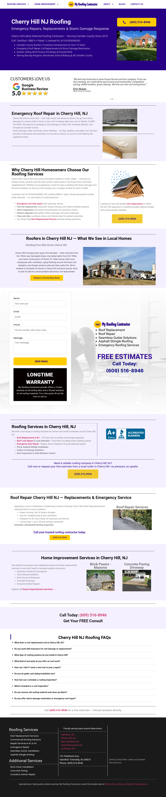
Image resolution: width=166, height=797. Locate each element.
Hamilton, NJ (67, 734)
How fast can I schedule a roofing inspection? (35, 680)
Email (16, 311)
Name (16, 298)
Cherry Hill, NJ (68, 738)
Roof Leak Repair (25, 441)
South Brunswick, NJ (71, 745)
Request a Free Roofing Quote (47, 278)
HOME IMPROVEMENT (45, 4)
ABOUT (106, 4)
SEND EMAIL (41, 361)
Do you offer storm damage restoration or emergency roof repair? (45, 698)
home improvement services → (39, 589)
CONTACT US (137, 4)
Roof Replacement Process (44, 219)
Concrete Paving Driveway (136, 565)
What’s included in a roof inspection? (31, 686)
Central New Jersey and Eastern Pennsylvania (126, 784)
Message (18, 338)
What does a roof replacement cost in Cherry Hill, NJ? (39, 642)
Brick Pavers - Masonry (100, 565)
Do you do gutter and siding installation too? (34, 673)
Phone (16, 325)
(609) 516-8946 (125, 370)
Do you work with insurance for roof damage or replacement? (43, 649)
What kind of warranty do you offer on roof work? (37, 661)
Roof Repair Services (132, 507)
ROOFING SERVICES (16, 4)
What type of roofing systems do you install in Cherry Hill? (41, 655)
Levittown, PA (68, 748)
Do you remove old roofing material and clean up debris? (40, 692)
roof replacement (135, 204)
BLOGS (122, 4)
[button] (71, 85)
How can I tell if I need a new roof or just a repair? (37, 667)
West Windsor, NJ (70, 741)
